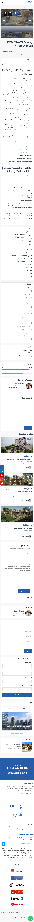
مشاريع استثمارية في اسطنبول (25, 853)
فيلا (21, 7)
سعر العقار (28, 662)
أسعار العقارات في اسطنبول (26, 850)
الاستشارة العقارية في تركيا (18, 855)
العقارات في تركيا (27, 218)
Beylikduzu (30, 49)
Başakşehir (28, 461)
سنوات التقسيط (27, 686)
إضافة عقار (30, 799)
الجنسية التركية (17, 218)
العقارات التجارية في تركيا (7, 852)
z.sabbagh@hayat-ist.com (16, 386)
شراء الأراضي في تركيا (18, 852)
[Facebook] (23, 393)
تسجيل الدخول (23, 799)
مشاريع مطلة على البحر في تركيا (23, 857)
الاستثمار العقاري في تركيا (18, 848)
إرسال (28, 428)
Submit (3, 844)
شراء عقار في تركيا (29, 848)
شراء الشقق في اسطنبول (13, 850)
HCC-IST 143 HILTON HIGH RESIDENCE (18, 726)
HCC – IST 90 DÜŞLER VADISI (23, 492)
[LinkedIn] (20, 393)
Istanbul (22, 49)
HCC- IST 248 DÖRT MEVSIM (23, 528)
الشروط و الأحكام (19, 917)
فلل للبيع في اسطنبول (7, 848)
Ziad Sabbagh (19, 384)
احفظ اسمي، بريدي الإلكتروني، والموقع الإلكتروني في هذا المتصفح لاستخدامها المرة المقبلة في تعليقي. (17, 568)
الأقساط (29, 670)
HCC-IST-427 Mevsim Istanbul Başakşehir (19, 459)
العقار (25, 7)
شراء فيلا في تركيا (13, 853)
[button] (30, 918)
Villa (26, 49)
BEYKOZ (24, 494)
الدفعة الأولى (28, 678)
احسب (17, 694)
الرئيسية (31, 7)
